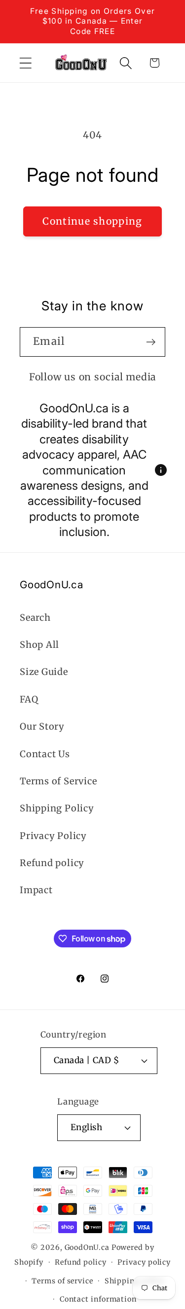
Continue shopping (92, 221)
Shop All (39, 644)
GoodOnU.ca (87, 1247)
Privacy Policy (53, 835)
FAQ (29, 699)
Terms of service (62, 1280)
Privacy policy (144, 1262)
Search (35, 617)
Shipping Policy (57, 808)
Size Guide (44, 671)
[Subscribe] (151, 342)
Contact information (98, 1299)
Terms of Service (58, 781)
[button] (25, 63)
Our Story (42, 726)
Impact (36, 890)
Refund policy (52, 863)
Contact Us (45, 754)
